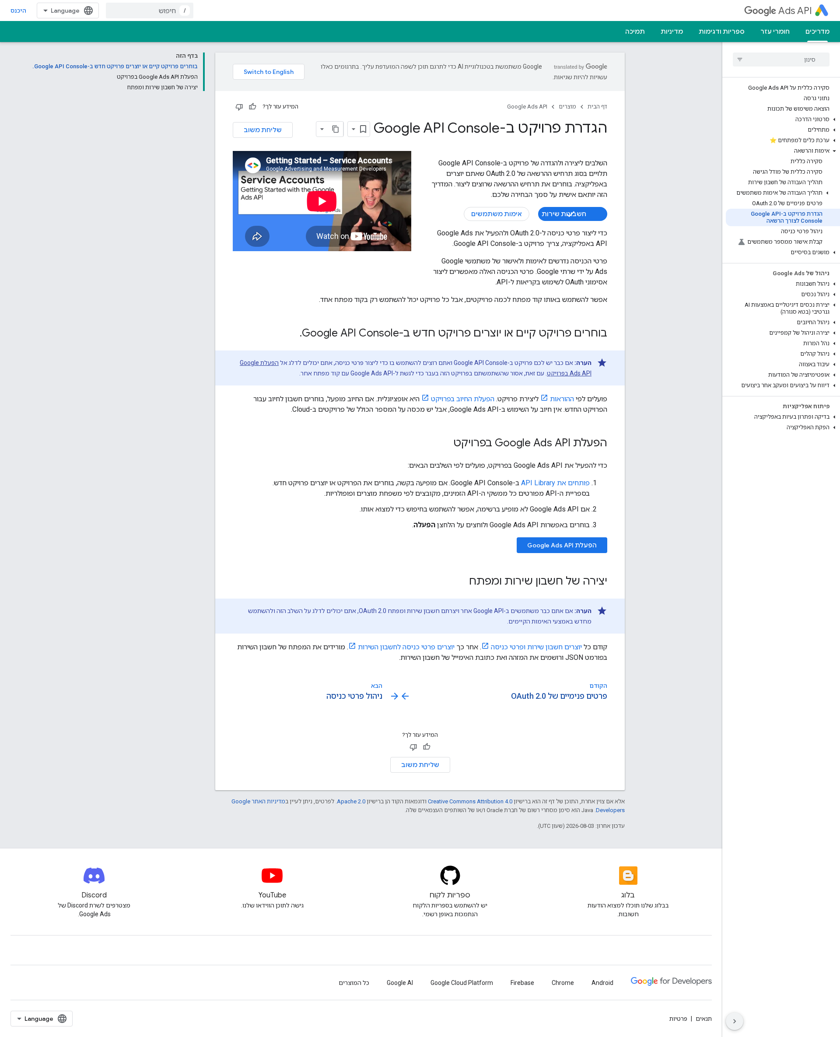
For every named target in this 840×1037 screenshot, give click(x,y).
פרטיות (678, 1018)
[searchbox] (781, 60)
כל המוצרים (354, 982)
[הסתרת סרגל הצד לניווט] (734, 1021)
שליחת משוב (263, 130)
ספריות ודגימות (722, 31)
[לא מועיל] (239, 106)
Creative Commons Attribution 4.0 (470, 801)
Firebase (522, 982)
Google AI (400, 982)
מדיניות (672, 31)
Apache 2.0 (351, 801)
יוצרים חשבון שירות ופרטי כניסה (536, 647)
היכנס (18, 10)
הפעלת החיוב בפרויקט (462, 399)
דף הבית (597, 106)
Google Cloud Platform (461, 982)
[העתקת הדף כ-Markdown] (335, 129)
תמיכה (635, 31)
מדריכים (817, 31)
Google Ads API (527, 106)
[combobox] (149, 10)
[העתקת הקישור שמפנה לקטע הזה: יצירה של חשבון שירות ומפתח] (460, 582)
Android (602, 982)
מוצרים (567, 106)
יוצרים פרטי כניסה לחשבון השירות (406, 647)
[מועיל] (252, 106)
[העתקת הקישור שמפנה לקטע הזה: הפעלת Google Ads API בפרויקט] (444, 443)
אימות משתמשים (496, 214)
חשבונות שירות (564, 214)
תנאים (704, 1018)
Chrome (563, 982)
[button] (783, 119)
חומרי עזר (775, 31)
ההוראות (562, 399)
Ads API (795, 11)
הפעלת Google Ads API (562, 545)
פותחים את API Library (555, 483)
